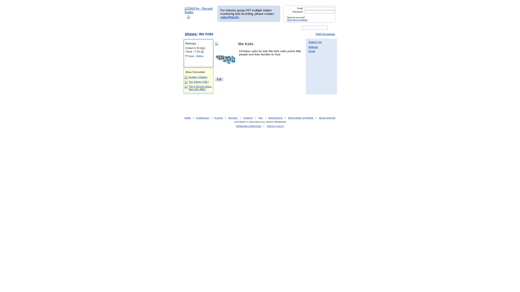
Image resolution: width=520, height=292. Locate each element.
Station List (315, 42)
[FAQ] (263, 28)
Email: (300, 8)
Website (313, 47)
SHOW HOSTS (275, 118)
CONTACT (248, 118)
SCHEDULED (202, 118)
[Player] (231, 28)
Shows (191, 34)
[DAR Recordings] (211, 28)
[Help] (248, 28)
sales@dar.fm (229, 17)
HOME (187, 118)
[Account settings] (279, 28)
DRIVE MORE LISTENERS (301, 118)
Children (200, 56)
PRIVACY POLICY (275, 126)
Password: (297, 12)
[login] (329, 16)
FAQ (261, 118)
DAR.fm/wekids (325, 34)
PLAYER (218, 118)
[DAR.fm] (198, 12)
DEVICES (233, 118)
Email (311, 51)
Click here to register (297, 20)
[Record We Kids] (217, 44)
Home (191, 56)
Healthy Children (198, 77)
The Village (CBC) (199, 82)
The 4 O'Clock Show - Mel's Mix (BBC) (200, 88)
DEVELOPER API (327, 118)
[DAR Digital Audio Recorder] (191, 28)
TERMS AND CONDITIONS (249, 126)
